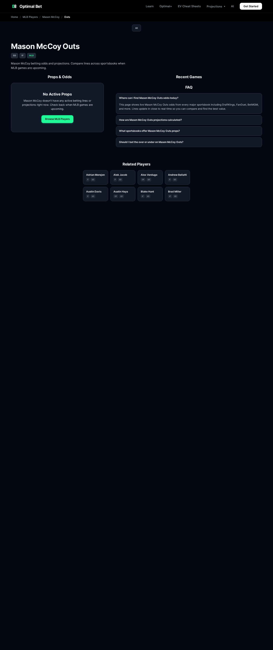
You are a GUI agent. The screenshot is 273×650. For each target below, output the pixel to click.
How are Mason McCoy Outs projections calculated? (150, 119)
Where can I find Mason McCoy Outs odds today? (148, 97)
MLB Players (30, 16)
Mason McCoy (51, 16)
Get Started (250, 6)
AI (232, 6)
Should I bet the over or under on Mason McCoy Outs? (151, 142)
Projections (216, 6)
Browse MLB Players (57, 118)
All (136, 28)
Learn (150, 6)
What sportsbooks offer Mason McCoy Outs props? (149, 130)
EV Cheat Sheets (189, 6)
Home (14, 16)
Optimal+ (166, 6)
